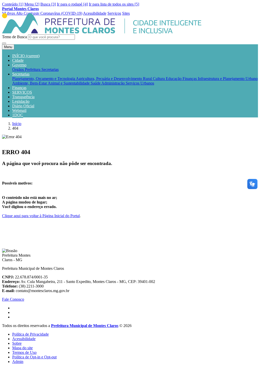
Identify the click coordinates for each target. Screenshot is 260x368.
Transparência (23, 97)
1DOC (17, 115)
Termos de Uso (24, 352)
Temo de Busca (14, 37)
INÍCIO (26, 56)
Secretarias (50, 69)
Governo (19, 65)
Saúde (96, 83)
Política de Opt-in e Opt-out (34, 357)
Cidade (18, 60)
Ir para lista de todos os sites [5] (114, 4)
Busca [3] (48, 4)
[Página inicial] (101, 32)
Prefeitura (33, 69)
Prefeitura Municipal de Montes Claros (84, 325)
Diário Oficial (23, 106)
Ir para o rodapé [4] (72, 4)
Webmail (19, 110)
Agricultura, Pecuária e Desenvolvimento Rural (114, 78)
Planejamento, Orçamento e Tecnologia (44, 78)
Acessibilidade (24, 339)
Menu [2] (31, 4)
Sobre (17, 343)
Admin (17, 361)
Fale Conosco (13, 299)
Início (16, 123)
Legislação (20, 101)
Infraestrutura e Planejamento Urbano (228, 78)
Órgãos (18, 69)
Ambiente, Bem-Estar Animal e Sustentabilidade (51, 83)
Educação (174, 78)
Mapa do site (22, 348)
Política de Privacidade (30, 334)
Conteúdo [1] (12, 4)
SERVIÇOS (22, 92)
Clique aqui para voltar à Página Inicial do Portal (41, 216)
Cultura (159, 78)
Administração (113, 83)
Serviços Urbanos (140, 83)
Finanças (190, 78)
